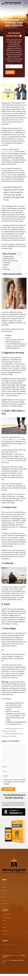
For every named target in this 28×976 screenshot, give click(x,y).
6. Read (4, 267)
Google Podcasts (6, 917)
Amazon (4, 927)
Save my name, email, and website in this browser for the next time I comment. (14, 782)
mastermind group (8, 151)
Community (5, 903)
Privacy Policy (5, 960)
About (3, 893)
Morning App (5, 890)
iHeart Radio (5, 930)
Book (3, 883)
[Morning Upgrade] (11, 3)
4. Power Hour (6, 263)
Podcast (4, 887)
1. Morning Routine (7, 256)
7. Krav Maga (6, 269)
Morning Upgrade (15, 955)
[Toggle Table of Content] (19, 254)
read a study (17, 439)
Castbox (4, 934)
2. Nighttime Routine (8, 258)
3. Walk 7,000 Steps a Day (10, 260)
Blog (3, 897)
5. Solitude (5, 265)
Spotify (4, 921)
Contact (4, 900)
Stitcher (4, 924)
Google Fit (5, 460)
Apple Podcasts (6, 914)
